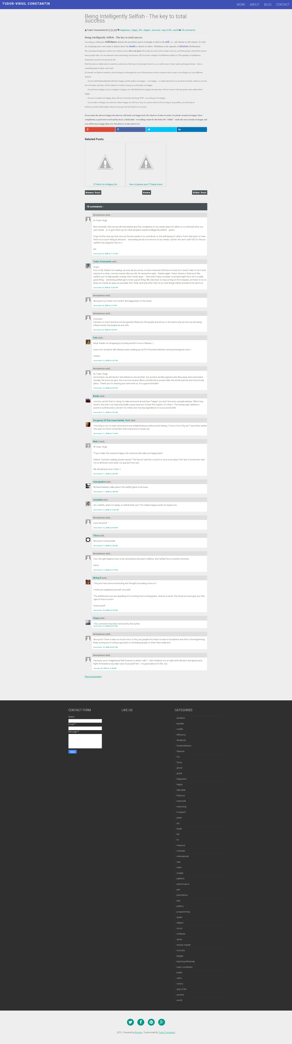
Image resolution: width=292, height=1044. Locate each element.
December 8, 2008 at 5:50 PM (105, 330)
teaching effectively (186, 961)
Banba (96, 396)
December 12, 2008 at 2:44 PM (105, 528)
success (156, 30)
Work (241, 4)
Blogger (138, 1032)
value (179, 978)
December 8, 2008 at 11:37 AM (105, 254)
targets (180, 956)
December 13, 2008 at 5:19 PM (105, 570)
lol (178, 840)
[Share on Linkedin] (192, 129)
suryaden (98, 500)
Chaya (96, 618)
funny (179, 762)
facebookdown (184, 745)
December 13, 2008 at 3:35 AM (105, 546)
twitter (179, 972)
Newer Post (93, 192)
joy (178, 823)
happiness (125, 30)
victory (180, 983)
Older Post (200, 192)
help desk (181, 790)
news (179, 867)
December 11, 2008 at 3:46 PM (105, 474)
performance (183, 884)
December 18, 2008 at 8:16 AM (105, 626)
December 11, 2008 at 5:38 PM (105, 492)
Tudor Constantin (102, 261)
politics (180, 906)
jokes (179, 817)
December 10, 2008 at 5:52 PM (105, 361)
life (141, 30)
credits (180, 729)
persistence (182, 895)
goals (179, 773)
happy (135, 30)
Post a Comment (93, 676)
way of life (167, 30)
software (181, 934)
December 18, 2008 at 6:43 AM (105, 610)
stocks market (183, 945)
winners (180, 995)
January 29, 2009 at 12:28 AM (104, 668)
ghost (179, 768)
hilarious (181, 795)
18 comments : (188, 30)
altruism (183, 46)
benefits (180, 723)
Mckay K (97, 578)
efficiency (181, 734)
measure (181, 845)
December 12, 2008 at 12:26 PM (106, 510)
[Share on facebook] (130, 129)
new (179, 862)
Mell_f (96, 441)
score (179, 928)
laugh (179, 828)
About (255, 4)
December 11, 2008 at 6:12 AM (105, 434)
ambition (181, 718)
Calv (95, 337)
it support (181, 812)
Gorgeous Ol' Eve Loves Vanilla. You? (112, 420)
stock (179, 939)
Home (146, 192)
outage (180, 873)
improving (181, 806)
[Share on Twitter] (161, 129)
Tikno (96, 535)
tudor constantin (185, 967)
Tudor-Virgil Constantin (26, 3)
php (178, 900)
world (176, 30)
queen (179, 917)
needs (132, 46)
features (180, 751)
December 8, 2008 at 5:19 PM (105, 306)
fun (178, 757)
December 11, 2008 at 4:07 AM (105, 412)
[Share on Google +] (100, 129)
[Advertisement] (137, 693)
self (167, 41)
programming (183, 912)
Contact (283, 4)
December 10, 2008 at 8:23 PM (105, 388)
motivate (181, 851)
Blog (268, 4)
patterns (180, 878)
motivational (183, 856)
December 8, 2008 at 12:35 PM (105, 288)
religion (147, 30)
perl (178, 889)
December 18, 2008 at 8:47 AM (105, 647)
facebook (181, 740)
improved (181, 801)
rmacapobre (99, 482)
